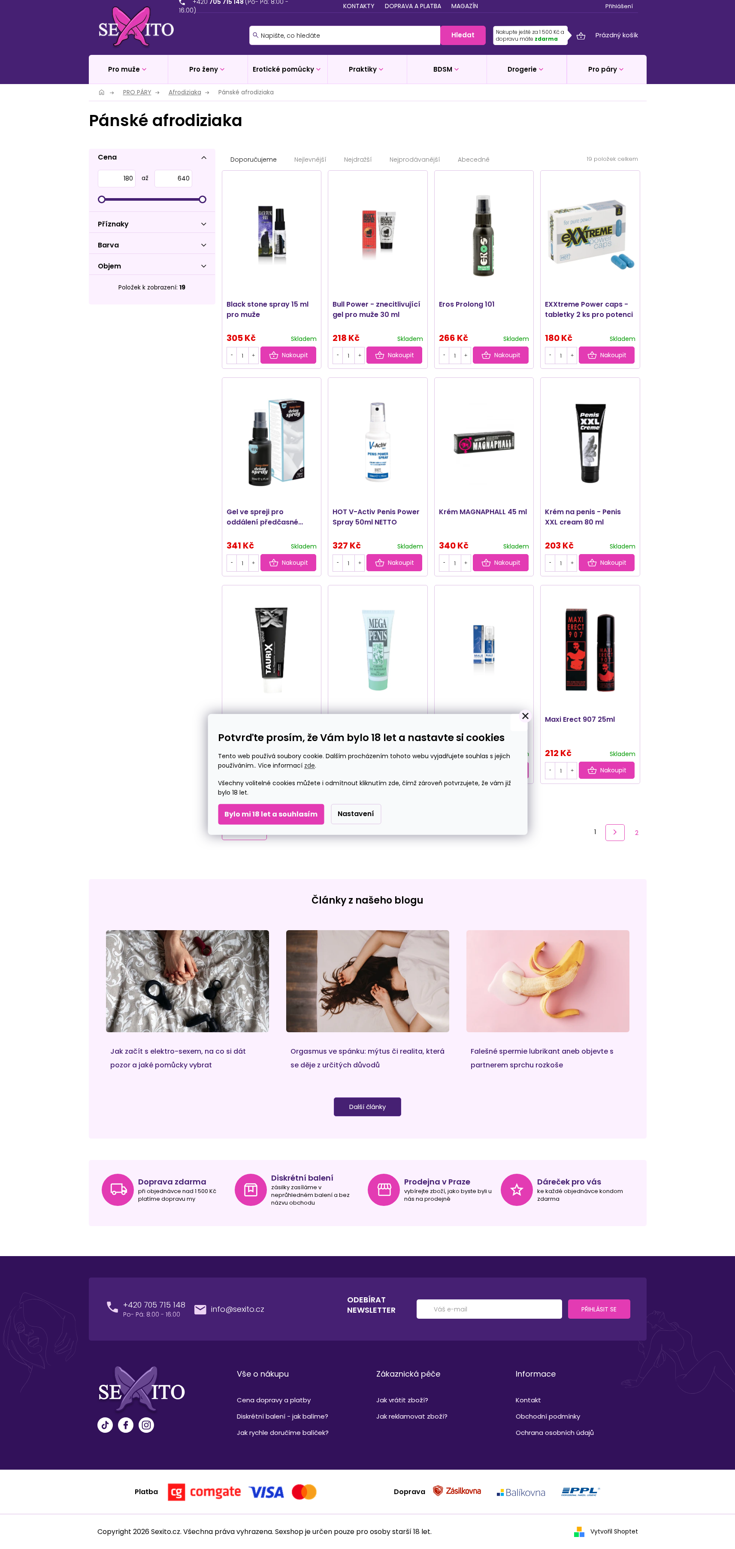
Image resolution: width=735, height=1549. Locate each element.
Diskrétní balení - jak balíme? (282, 1416)
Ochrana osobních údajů (555, 1432)
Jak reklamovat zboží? (412, 1416)
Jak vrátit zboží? (402, 1399)
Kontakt (528, 1399)
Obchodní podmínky (548, 1416)
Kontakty (359, 6)
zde (309, 765)
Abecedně (474, 159)
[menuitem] (128, 69)
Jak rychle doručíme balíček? (283, 1432)
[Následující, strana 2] (615, 832)
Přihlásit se (599, 1309)
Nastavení (356, 814)
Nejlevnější (310, 159)
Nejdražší (358, 159)
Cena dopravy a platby (274, 1399)
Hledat (463, 34)
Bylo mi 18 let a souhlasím (271, 814)
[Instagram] (146, 1426)
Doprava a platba (413, 6)
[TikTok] (105, 1426)
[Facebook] (125, 1426)
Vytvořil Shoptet (614, 1531)
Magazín (464, 6)
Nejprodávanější (415, 159)
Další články (367, 1106)
